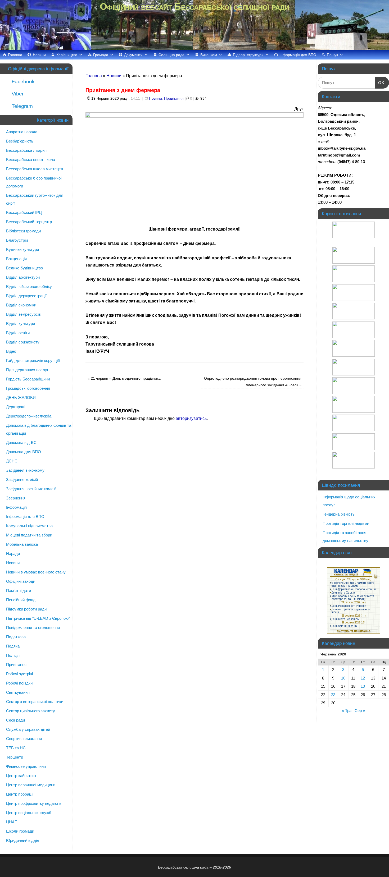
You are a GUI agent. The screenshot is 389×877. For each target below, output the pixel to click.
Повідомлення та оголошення (33, 627)
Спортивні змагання (24, 738)
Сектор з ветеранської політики (34, 701)
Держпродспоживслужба (28, 416)
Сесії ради (15, 720)
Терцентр (14, 757)
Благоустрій (17, 240)
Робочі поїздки (19, 683)
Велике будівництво (24, 268)
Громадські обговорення (28, 388)
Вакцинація (16, 258)
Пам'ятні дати (18, 590)
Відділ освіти (18, 332)
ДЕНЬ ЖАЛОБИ (21, 397)
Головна (15, 55)
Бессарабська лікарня (26, 150)
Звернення (15, 498)
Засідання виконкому (25, 470)
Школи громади (20, 831)
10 (343, 678)
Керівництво (66, 55)
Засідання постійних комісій (31, 488)
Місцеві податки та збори (29, 535)
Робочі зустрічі (19, 674)
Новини (39, 55)
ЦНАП (11, 822)
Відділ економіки (21, 305)
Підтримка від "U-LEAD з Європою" (38, 618)
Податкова (16, 637)
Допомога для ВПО (23, 451)
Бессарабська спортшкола (30, 159)
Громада (100, 55)
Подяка (13, 646)
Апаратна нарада (21, 132)
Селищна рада (171, 55)
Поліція (13, 655)
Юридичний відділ (22, 840)
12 (363, 678)
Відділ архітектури (23, 277)
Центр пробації (19, 794)
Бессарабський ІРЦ (24, 212)
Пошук (332, 55)
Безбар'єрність (19, 141)
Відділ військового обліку (29, 286)
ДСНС (11, 461)
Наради (13, 553)
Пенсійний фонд (20, 600)
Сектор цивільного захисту (30, 711)
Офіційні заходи (20, 581)
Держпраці (15, 407)
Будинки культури (22, 249)
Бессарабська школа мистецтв (34, 169)
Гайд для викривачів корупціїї (33, 360)
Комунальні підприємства (29, 526)
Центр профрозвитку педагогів (33, 803)
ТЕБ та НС (16, 748)
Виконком (208, 55)
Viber (17, 94)
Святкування (18, 692)
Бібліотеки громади (23, 231)
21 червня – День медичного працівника (124, 378)
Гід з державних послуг (27, 370)
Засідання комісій (22, 479)
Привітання (174, 98)
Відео (11, 351)
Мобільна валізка (22, 544)
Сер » (360, 710)
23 (333, 694)
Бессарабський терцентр (29, 221)
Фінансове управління (26, 766)
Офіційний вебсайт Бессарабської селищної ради (194, 6)
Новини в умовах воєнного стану (36, 572)
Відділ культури (20, 323)
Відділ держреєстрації (26, 295)
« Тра (346, 710)
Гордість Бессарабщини (28, 379)
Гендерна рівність (339, 514)
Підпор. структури (248, 55)
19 (363, 686)
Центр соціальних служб (28, 812)
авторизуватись (191, 418)
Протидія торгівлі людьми (346, 523)
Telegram (21, 106)
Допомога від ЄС (21, 442)
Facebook (22, 81)
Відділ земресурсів (23, 314)
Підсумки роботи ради (26, 609)
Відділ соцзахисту (22, 342)
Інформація (16, 507)
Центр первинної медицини (30, 785)
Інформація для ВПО (297, 55)
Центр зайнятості (21, 775)
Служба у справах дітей (28, 729)
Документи (133, 55)
